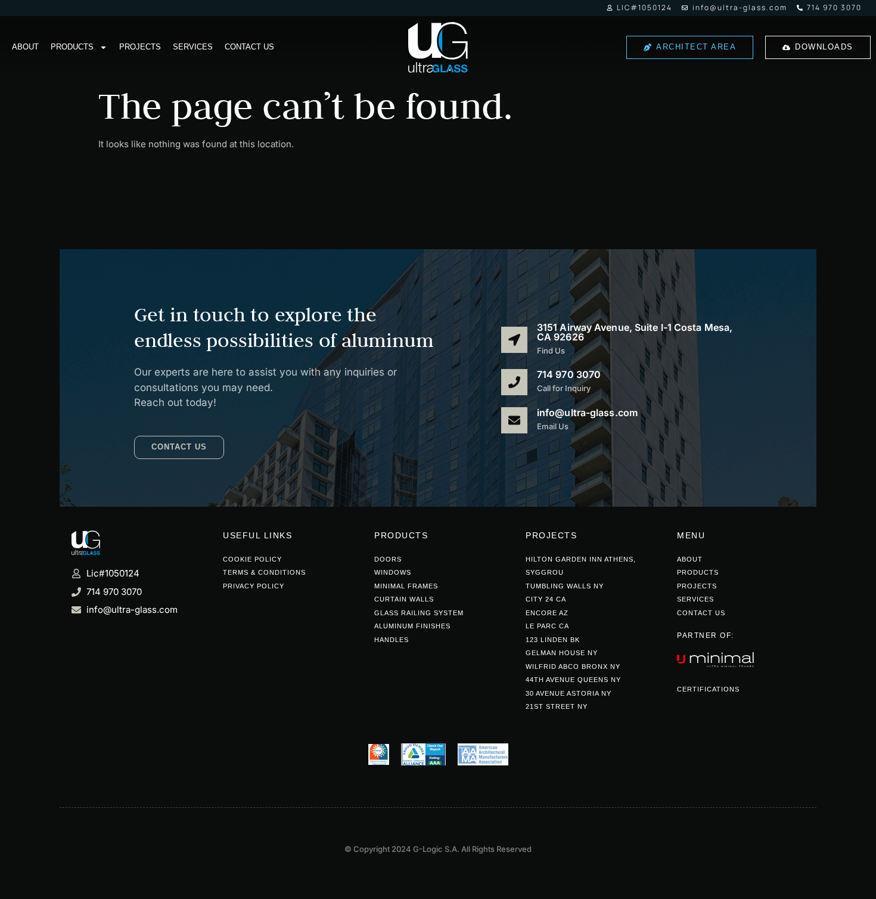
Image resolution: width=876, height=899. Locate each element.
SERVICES (193, 46)
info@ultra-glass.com (587, 412)
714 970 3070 (569, 374)
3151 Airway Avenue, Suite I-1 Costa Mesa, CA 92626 (634, 332)
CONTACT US (249, 46)
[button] (179, 447)
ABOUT (25, 46)
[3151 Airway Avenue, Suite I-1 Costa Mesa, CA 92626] (514, 340)
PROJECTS (140, 46)
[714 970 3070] (514, 382)
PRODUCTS (72, 46)
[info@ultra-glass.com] (514, 420)
